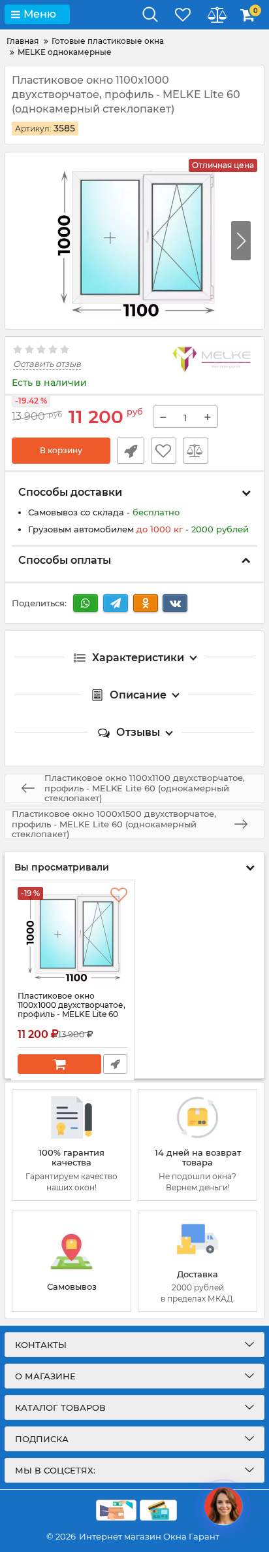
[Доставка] (197, 1261)
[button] (241, 240)
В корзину (61, 450)
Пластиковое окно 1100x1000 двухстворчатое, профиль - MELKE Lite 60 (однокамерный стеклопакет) (71, 1015)
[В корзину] (59, 1064)
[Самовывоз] (71, 1261)
